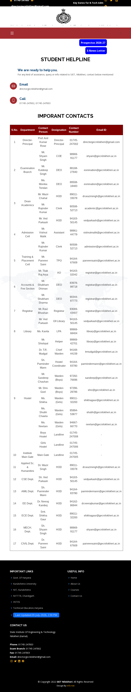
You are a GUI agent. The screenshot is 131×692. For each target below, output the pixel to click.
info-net (70, 685)
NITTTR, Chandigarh (23, 596)
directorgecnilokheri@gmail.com (30, 6)
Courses (75, 590)
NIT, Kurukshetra (22, 590)
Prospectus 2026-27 (93, 42)
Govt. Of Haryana (22, 578)
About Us (75, 584)
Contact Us (76, 596)
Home (74, 578)
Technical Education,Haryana (28, 608)
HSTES (16, 602)
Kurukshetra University (24, 584)
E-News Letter (96, 50)
